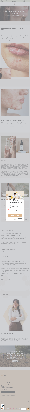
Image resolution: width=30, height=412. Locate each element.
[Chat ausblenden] (29, 407)
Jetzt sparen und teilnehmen (15, 215)
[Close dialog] (22, 192)
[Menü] (3, 404)
